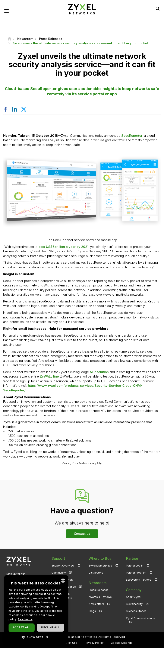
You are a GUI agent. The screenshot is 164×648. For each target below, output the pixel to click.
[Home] (9, 39)
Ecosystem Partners (138, 579)
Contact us (82, 533)
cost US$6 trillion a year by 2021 (63, 247)
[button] (36, 637)
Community (58, 572)
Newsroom (98, 583)
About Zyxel (133, 597)
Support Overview (62, 565)
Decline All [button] (50, 627)
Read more (25, 619)
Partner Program (136, 572)
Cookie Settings (122, 642)
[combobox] (63, 580)
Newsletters (96, 604)
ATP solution (99, 372)
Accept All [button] (21, 627)
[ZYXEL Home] (82, 9)
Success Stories (136, 611)
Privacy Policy (94, 642)
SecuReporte (131, 136)
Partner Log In (134, 565)
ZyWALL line (49, 376)
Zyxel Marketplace (100, 565)
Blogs (92, 611)
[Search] (157, 8)
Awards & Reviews (100, 597)
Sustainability (134, 604)
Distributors (96, 572)
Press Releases (98, 589)
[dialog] (36, 609)
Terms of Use (68, 642)
